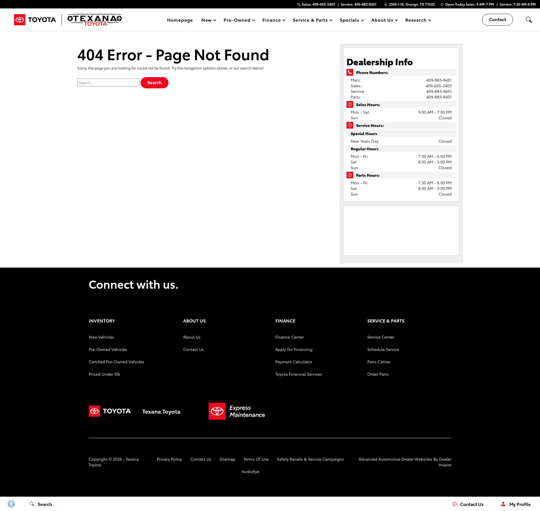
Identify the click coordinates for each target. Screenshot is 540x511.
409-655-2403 (439, 85)
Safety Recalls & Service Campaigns (310, 459)
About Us (192, 337)
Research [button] (416, 20)
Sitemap (227, 459)
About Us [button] (382, 20)
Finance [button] (271, 20)
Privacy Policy (169, 459)
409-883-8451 (439, 80)
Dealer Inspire (444, 461)
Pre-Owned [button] (237, 20)
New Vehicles (101, 337)
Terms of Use (256, 459)
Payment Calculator (293, 361)
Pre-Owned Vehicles (108, 349)
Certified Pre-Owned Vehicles (116, 361)
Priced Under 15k (104, 374)
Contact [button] (497, 19)
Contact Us (193, 349)
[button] (529, 19)
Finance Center (289, 337)
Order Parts (378, 374)
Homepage (180, 19)
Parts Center (378, 361)
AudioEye (250, 471)
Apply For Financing (293, 349)
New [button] (207, 20)
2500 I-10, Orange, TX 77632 (412, 4)
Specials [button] (349, 20)
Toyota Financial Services (298, 374)
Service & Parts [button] (310, 20)
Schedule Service (383, 349)
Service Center (380, 337)
